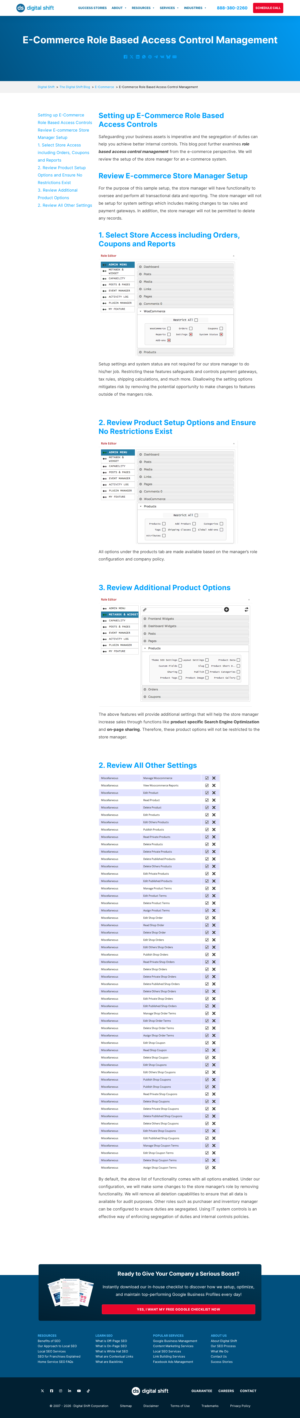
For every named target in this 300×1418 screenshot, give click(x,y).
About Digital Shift (224, 1341)
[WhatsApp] (144, 57)
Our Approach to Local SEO (57, 1346)
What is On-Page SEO (111, 1346)
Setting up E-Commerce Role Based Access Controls (65, 119)
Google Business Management (175, 1341)
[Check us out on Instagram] (60, 1391)
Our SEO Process (223, 1346)
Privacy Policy (240, 1406)
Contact (248, 1391)
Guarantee (201, 1391)
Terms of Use (180, 1406)
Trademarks (210, 1406)
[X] (132, 57)
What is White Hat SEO (112, 1351)
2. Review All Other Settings (65, 205)
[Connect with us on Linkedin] (69, 1391)
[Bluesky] (168, 57)
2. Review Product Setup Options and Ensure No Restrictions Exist (62, 175)
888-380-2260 (232, 8)
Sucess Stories (222, 1362)
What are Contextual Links (114, 1356)
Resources (141, 8)
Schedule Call (268, 8)
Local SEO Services (52, 1351)
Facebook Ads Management (173, 1362)
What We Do (219, 1351)
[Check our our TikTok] (88, 1391)
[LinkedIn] (138, 57)
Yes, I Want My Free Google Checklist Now (178, 1309)
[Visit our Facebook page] (51, 1391)
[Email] (174, 57)
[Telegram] (156, 57)
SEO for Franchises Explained (59, 1356)
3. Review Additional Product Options (58, 194)
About (117, 8)
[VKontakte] (162, 57)
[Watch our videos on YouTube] (79, 1391)
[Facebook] (125, 57)
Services (167, 8)
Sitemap (126, 1406)
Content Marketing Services (173, 1346)
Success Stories (92, 8)
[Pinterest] (150, 57)
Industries (193, 8)
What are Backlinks (109, 1362)
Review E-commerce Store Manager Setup (63, 134)
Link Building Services (169, 1356)
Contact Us (219, 1356)
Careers (226, 1391)
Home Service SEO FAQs (55, 1362)
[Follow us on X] (42, 1391)
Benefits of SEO (49, 1341)
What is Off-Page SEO (111, 1341)
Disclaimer (151, 1406)
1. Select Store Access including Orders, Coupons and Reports (63, 153)
